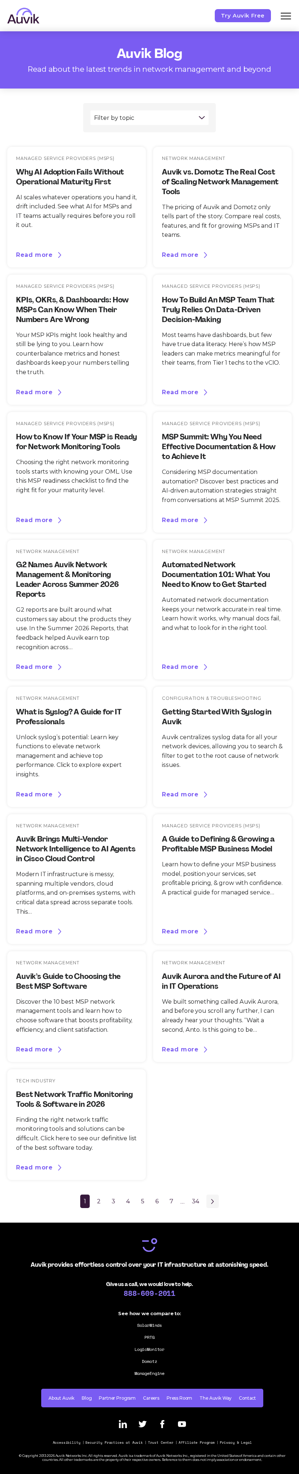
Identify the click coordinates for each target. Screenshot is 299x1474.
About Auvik (61, 1398)
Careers (151, 1398)
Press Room (179, 1398)
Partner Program (117, 1398)
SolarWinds (149, 1325)
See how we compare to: (149, 1313)
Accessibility (67, 1442)
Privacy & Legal (236, 1442)
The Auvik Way (215, 1398)
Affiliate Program (197, 1442)
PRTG (149, 1337)
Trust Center (161, 1442)
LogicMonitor (149, 1349)
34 (195, 1201)
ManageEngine (149, 1373)
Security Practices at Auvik (114, 1442)
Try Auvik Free (243, 15)
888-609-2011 (149, 1292)
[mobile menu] (285, 15)
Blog (87, 1398)
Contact (247, 1398)
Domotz (149, 1361)
